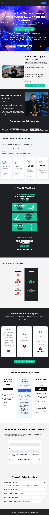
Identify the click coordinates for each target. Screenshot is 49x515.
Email (10, 448)
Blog (25, 3)
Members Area (32, 3)
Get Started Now (8, 388)
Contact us (22, 3)
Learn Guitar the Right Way (24, 390)
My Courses (38, 3)
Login (43, 3)
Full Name (11, 442)
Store (28, 3)
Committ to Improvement (41, 389)
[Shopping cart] (47, 3)
